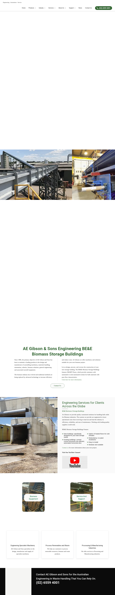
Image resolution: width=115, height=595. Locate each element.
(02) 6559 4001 (104, 8)
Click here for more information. (72, 380)
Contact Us (57, 385)
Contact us (65, 447)
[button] (2, 174)
